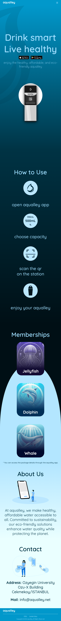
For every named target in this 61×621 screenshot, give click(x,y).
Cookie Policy (33, 616)
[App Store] (24, 58)
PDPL (25, 616)
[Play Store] (36, 58)
